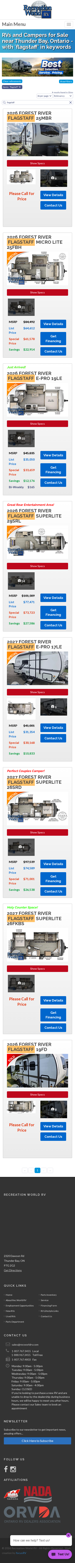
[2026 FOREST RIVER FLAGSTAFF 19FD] (37, 1070)
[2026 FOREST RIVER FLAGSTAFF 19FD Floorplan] (21, 1106)
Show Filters (66, 81)
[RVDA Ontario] (32, 1514)
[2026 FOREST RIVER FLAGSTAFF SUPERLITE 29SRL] (37, 542)
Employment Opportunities (20, 1305)
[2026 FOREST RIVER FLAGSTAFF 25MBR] (37, 139)
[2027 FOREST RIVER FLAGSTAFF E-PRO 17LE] (37, 668)
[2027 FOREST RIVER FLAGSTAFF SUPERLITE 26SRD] (37, 808)
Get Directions (13, 1270)
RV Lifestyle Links (50, 1311)
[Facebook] (6, 1470)
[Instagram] (12, 1470)
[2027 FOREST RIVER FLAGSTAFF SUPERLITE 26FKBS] (37, 945)
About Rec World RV (16, 1300)
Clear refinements (12, 81)
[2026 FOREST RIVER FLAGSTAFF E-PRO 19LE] (37, 400)
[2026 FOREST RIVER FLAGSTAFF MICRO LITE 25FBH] (37, 268)
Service (44, 1300)
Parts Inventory (49, 1294)
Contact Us (53, 205)
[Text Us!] (60, 1555)
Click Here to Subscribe (37, 1440)
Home (9, 1294)
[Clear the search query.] (70, 102)
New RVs (10, 1311)
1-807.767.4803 (21, 1359)
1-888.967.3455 (21, 1355)
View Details (53, 195)
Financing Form (49, 1305)
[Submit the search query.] (4, 102)
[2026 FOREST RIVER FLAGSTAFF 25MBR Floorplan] (21, 176)
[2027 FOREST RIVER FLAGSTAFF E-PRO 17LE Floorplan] (21, 708)
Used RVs (11, 1316)
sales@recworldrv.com (25, 1344)
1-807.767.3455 (21, 1351)
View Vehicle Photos (53, 178)
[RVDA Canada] (12, 1494)
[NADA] (38, 1494)
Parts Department (15, 1321)
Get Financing (53, 338)
